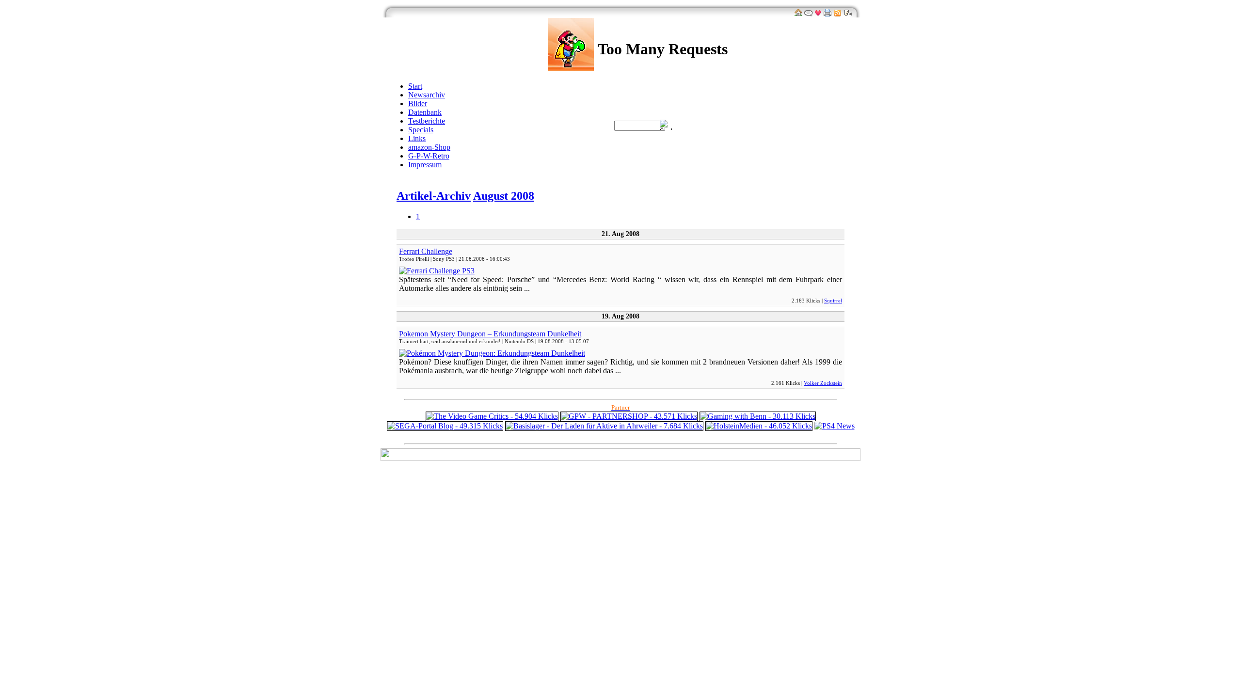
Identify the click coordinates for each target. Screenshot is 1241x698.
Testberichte (426, 121)
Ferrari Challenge (425, 251)
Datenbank (425, 112)
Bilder (417, 103)
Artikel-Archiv (434, 196)
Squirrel (833, 300)
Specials (420, 130)
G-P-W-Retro (428, 156)
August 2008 (503, 196)
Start (415, 86)
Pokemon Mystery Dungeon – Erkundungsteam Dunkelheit (490, 334)
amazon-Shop (429, 147)
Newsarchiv (426, 95)
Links (417, 138)
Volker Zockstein (823, 383)
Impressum (425, 164)
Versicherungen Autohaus (653, 435)
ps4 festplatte (569, 435)
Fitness (601, 435)
